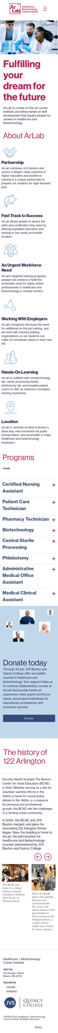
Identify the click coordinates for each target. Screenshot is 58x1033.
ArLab (7, 955)
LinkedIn (10, 986)
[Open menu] (45, 8)
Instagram (11, 991)
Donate (29, 718)
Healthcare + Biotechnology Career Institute (21, 960)
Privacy (38, 1027)
